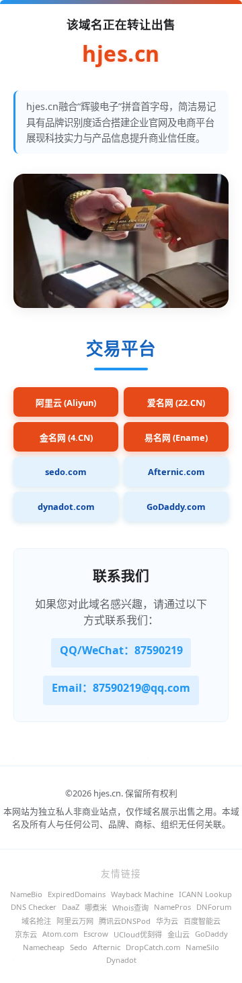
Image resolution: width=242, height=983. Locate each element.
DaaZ (70, 907)
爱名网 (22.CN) (176, 403)
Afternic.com (176, 472)
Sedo (78, 947)
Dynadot (121, 960)
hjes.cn (121, 54)
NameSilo (202, 947)
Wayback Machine (142, 894)
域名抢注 (36, 921)
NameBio (26, 894)
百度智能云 (202, 921)
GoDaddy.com (176, 507)
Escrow (95, 934)
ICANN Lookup (205, 894)
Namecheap (44, 947)
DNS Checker (33, 907)
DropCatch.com (153, 947)
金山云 (178, 934)
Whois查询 (130, 907)
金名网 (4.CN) (66, 437)
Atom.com (60, 934)
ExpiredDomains (77, 894)
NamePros (172, 907)
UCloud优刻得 (138, 934)
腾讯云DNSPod (125, 921)
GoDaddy (211, 934)
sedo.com (66, 472)
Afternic (106, 947)
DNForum (213, 907)
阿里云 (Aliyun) (66, 403)
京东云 (26, 934)
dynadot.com (66, 507)
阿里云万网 (74, 921)
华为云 (167, 921)
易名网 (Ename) (176, 437)
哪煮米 (96, 907)
